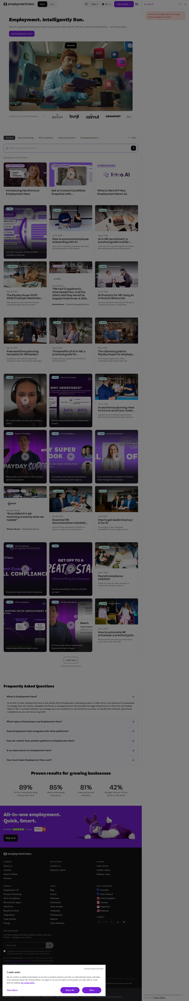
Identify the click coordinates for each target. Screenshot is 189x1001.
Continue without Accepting (94, 968)
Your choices (12, 990)
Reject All (70, 990)
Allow (91, 990)
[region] (54, 980)
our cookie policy (28, 983)
